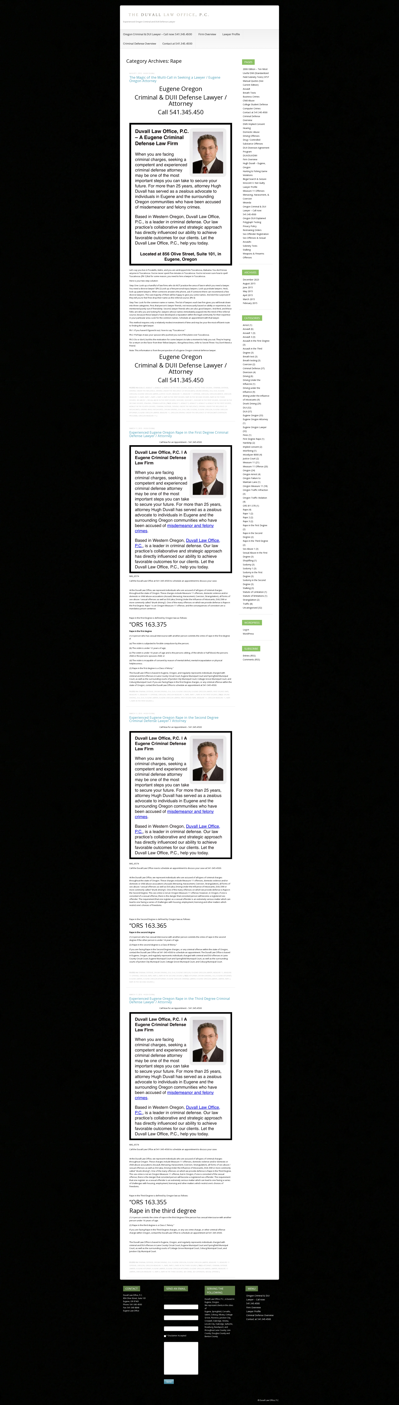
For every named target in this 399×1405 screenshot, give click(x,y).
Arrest (246, 325)
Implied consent (251, 446)
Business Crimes (251, 96)
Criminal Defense (220, 388)
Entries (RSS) (249, 655)
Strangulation (158, 403)
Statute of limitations (253, 595)
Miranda (247, 202)
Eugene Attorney (223, 976)
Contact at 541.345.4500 (177, 43)
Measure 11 (177, 394)
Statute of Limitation (253, 591)
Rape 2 (153, 397)
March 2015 (249, 299)
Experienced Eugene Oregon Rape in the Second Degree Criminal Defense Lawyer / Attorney (174, 719)
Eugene (193, 409)
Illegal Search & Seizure (254, 179)
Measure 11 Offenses (253, 190)
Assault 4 (203, 403)
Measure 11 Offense (191, 394)
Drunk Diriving (205, 976)
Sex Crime (188, 1272)
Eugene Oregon (205, 409)
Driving (246, 376)
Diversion (247, 372)
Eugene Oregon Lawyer (148, 394)
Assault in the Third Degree (200, 388)
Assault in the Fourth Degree (142, 406)
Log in (246, 629)
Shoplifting (248, 560)
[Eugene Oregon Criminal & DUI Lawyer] (168, 14)
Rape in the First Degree (174, 397)
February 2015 (250, 303)
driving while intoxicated (152, 409)
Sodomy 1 (189, 400)
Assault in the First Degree (175, 388)
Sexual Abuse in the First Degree (161, 400)
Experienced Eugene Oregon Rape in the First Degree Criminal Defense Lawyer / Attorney (178, 434)
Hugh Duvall (149, 73)
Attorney (193, 976)
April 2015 (248, 295)
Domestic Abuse (251, 131)
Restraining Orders (252, 230)
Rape (142, 397)
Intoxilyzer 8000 (251, 454)
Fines (245, 435)
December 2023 (251, 279)
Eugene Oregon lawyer (148, 413)
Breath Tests (249, 92)
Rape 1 (147, 397)
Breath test (248, 356)
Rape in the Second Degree (197, 397)
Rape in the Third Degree (186, 1265)
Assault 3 (159, 388)
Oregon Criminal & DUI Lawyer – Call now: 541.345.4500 (157, 34)
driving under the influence (185, 406)
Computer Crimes (252, 108)
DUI (211, 391)
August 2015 (249, 283)
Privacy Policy (250, 226)
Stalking (147, 403)
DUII (215, 391)
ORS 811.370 (249, 505)
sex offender (198, 1272)
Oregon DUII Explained (254, 218)
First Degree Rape (220, 691)
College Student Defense (255, 104)
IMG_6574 (134, 576)
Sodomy (180, 400)
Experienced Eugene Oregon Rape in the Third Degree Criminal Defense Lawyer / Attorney (179, 1000)
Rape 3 (160, 397)
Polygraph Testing (252, 222)
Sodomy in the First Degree (206, 400)
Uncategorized (250, 607)
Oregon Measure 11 (147, 416)
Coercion (247, 364)
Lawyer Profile (231, 34)
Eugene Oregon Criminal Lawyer (181, 979)
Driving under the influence (142, 391)
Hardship (247, 442)
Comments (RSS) (251, 659)
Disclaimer (172, 1335)
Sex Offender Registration (256, 233)
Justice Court (165, 394)
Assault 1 (150, 388)
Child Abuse (249, 100)
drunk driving (170, 409)
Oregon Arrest (216, 394)
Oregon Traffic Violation (255, 497)
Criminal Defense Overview (139, 43)
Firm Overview (207, 34)
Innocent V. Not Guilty (254, 182)
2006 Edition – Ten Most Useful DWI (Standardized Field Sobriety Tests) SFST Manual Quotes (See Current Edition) (256, 77)
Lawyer (221, 979)
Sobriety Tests (250, 245)
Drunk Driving (202, 391)
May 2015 (248, 291)
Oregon (205, 394)
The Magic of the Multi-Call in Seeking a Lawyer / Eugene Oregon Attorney (174, 79)
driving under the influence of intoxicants (175, 391)
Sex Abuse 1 (141, 400)
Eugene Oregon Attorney (154, 979)
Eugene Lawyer (151, 698)
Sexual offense (212, 1272)
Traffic (246, 603)
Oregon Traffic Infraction (255, 489)
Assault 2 (185, 403)
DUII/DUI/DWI (250, 155)
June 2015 (248, 287)
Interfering (248, 450)
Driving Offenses (251, 135)
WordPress (248, 633)
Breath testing (250, 360)
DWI (188, 409)
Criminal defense (163, 406)
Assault (141, 388)
